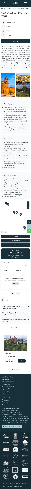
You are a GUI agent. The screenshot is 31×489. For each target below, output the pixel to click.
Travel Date (7, 263)
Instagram (7, 400)
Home (3, 8)
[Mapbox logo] (5, 232)
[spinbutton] (9, 273)
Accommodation (15, 245)
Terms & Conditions (8, 386)
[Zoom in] (28, 202)
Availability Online (7, 377)
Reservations (6, 384)
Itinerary (15, 236)
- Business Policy (7, 486)
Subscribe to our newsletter (12, 426)
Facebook (7, 398)
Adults (6, 270)
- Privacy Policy (17, 486)
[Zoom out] (28, 205)
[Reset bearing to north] (28, 207)
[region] (15, 217)
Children (18, 270)
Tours (9, 8)
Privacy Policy (6, 391)
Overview (15, 41)
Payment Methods (7, 389)
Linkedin (6, 405)
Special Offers (6, 379)
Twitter (6, 403)
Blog (3, 394)
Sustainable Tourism (8, 382)
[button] (14, 272)
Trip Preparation (15, 240)
